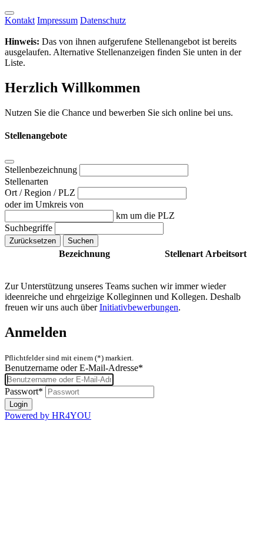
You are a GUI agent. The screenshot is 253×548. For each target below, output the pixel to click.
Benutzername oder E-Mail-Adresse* (74, 368)
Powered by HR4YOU (48, 415)
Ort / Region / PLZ (41, 193)
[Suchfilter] (9, 161)
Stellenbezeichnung (42, 170)
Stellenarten (26, 181)
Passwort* (24, 391)
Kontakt (20, 20)
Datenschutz (103, 20)
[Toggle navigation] (9, 13)
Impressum (57, 20)
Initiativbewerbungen (138, 307)
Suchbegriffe (30, 228)
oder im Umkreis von (44, 204)
